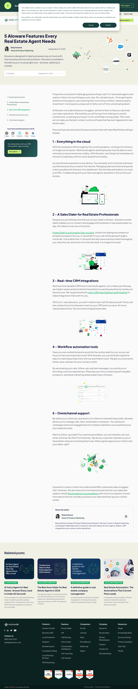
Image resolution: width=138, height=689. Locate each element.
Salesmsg (84, 646)
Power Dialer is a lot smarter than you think (73, 232)
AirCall (82, 628)
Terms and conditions (102, 687)
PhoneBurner (85, 642)
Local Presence (48, 637)
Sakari (82, 651)
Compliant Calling (49, 651)
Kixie (82, 637)
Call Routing (66, 637)
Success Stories (124, 637)
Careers (102, 644)
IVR (62, 633)
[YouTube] (15, 630)
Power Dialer (66, 628)
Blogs (120, 628)
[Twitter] (11, 630)
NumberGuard (48, 646)
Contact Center (48, 628)
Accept (91, 25)
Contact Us (103, 649)
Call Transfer (66, 658)
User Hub (121, 646)
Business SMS (47, 633)
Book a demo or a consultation (83, 493)
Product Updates (125, 642)
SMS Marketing (48, 662)
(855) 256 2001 (10, 639)
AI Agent (45, 642)
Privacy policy (89, 687)
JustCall (83, 633)
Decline (108, 25)
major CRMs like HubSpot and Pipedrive (107, 292)
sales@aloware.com (12, 642)
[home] (11, 20)
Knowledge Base (125, 633)
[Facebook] (4, 630)
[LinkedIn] (8, 630)
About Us (103, 628)
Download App (105, 653)
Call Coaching (67, 653)
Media (120, 651)
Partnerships (104, 633)
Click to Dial (66, 642)
